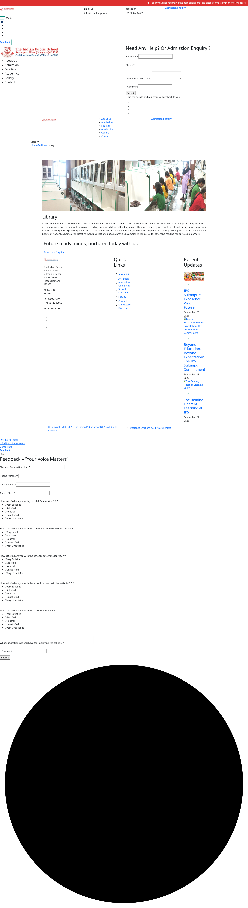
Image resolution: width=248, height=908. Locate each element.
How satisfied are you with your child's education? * (29, 501)
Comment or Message (139, 78)
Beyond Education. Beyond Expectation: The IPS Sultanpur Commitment (194, 357)
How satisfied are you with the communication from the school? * (36, 528)
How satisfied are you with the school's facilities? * (28, 610)
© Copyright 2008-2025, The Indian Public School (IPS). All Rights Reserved (82, 428)
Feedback (5, 450)
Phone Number (9, 475)
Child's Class (7, 493)
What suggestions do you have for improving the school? (32, 643)
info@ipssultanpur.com (12, 443)
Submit (131, 93)
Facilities (42, 145)
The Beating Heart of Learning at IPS (193, 405)
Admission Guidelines (124, 284)
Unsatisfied (12, 515)
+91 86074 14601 (9, 440)
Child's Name (8, 484)
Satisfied (11, 508)
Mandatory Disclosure (124, 306)
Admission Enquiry (175, 7)
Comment (132, 86)
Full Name (132, 56)
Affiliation (123, 278)
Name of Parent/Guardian (15, 467)
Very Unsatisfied (15, 518)
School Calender (123, 290)
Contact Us (124, 301)
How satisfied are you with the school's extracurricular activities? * (37, 583)
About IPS (123, 274)
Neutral (10, 511)
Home (34, 145)
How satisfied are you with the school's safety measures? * (33, 555)
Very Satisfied (13, 504)
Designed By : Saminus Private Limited (150, 427)
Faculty (122, 296)
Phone (130, 65)
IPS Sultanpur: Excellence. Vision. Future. (193, 298)
